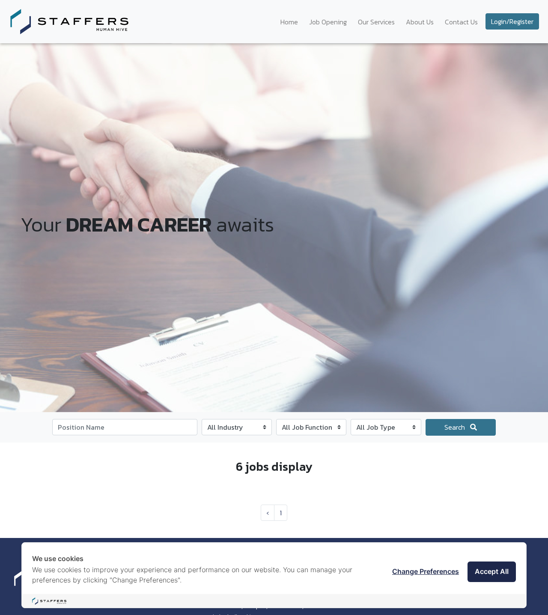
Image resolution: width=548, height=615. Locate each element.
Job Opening (328, 22)
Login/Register (512, 21)
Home (289, 22)
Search (455, 427)
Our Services (376, 22)
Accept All (492, 571)
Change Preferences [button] (425, 571)
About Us (420, 22)
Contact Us (461, 22)
